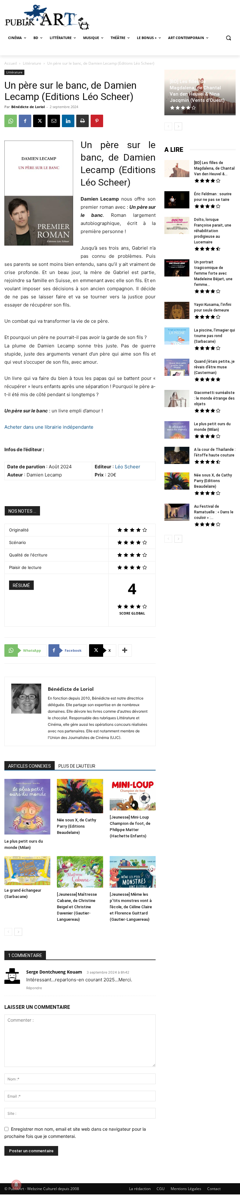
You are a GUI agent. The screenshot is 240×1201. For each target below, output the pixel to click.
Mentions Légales (186, 1188)
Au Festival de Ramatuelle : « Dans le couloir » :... (213, 512)
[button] (228, 38)
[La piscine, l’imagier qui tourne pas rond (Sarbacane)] (176, 336)
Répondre (34, 988)
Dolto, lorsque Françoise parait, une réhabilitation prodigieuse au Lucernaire (212, 230)
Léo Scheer (127, 467)
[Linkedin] (68, 121)
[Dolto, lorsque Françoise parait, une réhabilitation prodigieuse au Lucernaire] (176, 226)
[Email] (54, 121)
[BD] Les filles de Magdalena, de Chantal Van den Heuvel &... (214, 168)
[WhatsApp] (10, 121)
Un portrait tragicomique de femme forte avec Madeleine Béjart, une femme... (213, 273)
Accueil (10, 63)
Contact (214, 1188)
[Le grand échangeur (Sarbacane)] (27, 870)
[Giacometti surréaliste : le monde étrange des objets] (176, 399)
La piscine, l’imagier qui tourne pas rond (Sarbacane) (214, 336)
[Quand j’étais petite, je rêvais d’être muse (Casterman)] (176, 368)
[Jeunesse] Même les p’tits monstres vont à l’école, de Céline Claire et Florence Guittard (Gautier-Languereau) (131, 907)
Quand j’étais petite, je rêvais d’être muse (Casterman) (214, 367)
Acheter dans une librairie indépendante (48, 427)
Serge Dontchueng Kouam (54, 972)
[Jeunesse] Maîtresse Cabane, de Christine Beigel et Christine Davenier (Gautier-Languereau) (77, 907)
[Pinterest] (97, 121)
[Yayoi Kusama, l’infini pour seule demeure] (176, 311)
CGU (161, 1188)
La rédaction (140, 1188)
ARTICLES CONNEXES (29, 766)
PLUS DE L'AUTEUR (76, 766)
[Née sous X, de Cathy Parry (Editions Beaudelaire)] (80, 797)
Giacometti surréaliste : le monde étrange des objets (214, 398)
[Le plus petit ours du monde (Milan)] (27, 807)
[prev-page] (8, 932)
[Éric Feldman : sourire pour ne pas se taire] (176, 200)
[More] (125, 650)
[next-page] (18, 932)
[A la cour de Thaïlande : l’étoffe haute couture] (176, 456)
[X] (39, 121)
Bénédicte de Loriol (28, 106)
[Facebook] (25, 121)
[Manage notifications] (16, 1185)
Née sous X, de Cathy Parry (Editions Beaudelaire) (76, 826)
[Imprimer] (82, 121)
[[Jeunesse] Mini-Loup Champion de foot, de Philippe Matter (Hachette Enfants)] (133, 795)
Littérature (32, 63)
